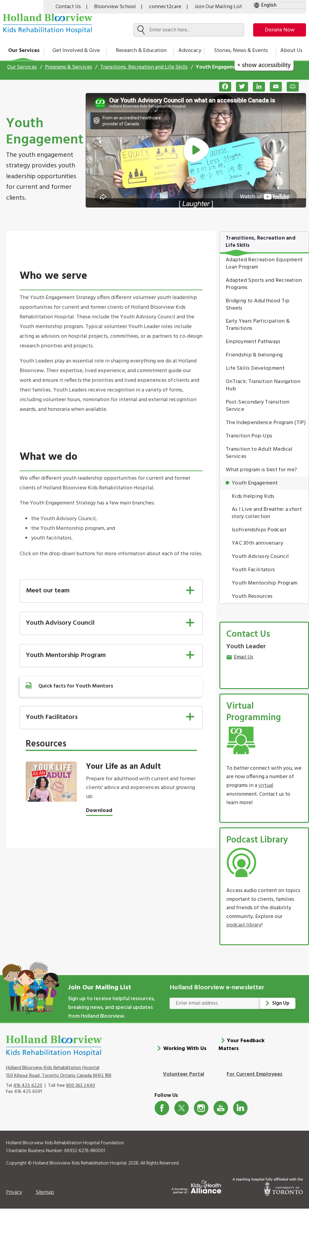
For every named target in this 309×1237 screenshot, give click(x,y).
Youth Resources (252, 596)
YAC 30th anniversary (257, 543)
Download (99, 810)
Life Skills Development (255, 368)
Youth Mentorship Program (264, 583)
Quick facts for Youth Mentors (75, 686)
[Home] (47, 24)
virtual (265, 785)
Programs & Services (68, 67)
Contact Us (68, 6)
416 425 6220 (27, 1086)
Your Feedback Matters (241, 1044)
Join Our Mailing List (218, 6)
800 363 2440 (80, 1086)
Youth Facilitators (253, 569)
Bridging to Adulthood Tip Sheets (258, 305)
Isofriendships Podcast (259, 530)
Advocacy (189, 50)
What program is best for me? (261, 469)
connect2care (165, 6)
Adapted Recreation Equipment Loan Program (264, 264)
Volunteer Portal (183, 1074)
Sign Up (280, 1003)
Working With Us (184, 1048)
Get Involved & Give (76, 50)
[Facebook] (222, 87)
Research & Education (141, 50)
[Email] (273, 87)
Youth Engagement (255, 483)
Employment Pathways (253, 341)
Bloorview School (115, 6)
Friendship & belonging (254, 355)
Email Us (243, 657)
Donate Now (280, 30)
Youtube (220, 1108)
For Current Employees (254, 1074)
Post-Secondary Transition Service (258, 406)
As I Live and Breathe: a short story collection (267, 513)
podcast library (243, 925)
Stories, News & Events (241, 50)
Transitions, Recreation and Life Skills (144, 67)
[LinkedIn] (256, 87)
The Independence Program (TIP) (266, 422)
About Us (291, 50)
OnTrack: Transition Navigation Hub (263, 385)
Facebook (161, 1108)
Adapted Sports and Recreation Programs (264, 284)
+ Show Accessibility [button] (264, 65)
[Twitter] (239, 87)
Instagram (201, 1108)
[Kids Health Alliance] (196, 1186)
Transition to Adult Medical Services (259, 453)
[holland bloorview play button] (196, 150)
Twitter (181, 1108)
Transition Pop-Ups (249, 436)
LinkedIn (240, 1108)
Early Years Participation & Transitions (258, 325)
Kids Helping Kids (253, 496)
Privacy (14, 1192)
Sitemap (45, 1192)
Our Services (24, 50)
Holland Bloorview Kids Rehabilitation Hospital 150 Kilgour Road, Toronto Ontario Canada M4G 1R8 (58, 1072)
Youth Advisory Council (260, 556)
